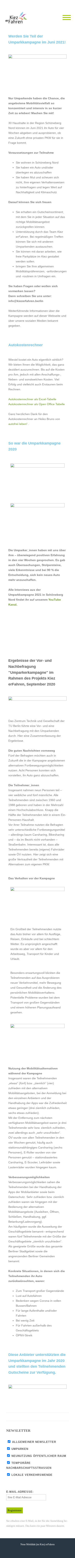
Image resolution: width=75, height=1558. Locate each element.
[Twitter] (58, 4)
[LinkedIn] (64, 1417)
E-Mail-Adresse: (20, 1491)
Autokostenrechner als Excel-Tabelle (32, 399)
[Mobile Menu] (66, 18)
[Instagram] (66, 4)
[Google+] (56, 1417)
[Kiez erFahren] (17, 17)
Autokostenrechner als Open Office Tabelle (36, 404)
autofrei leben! (17, 424)
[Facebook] (50, 4)
